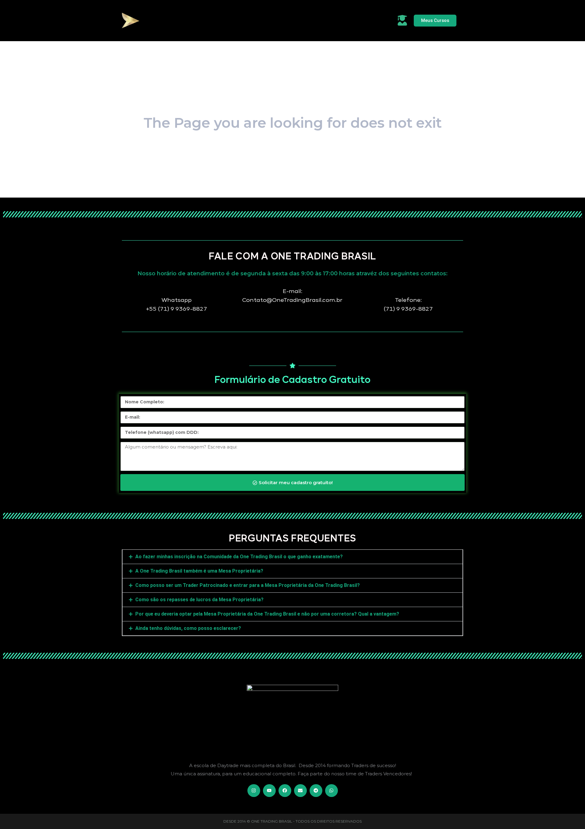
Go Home (292, 160)
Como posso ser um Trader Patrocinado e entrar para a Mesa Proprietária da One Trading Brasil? (247, 585)
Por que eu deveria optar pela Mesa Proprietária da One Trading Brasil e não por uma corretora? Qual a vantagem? (267, 614)
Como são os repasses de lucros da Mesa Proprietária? (199, 599)
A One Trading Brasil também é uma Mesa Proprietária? (199, 571)
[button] (292, 557)
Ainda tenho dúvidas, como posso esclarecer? (188, 628)
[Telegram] (316, 790)
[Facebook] (284, 790)
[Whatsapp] (331, 790)
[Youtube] (269, 790)
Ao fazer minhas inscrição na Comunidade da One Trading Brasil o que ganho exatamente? (239, 556)
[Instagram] (253, 790)
